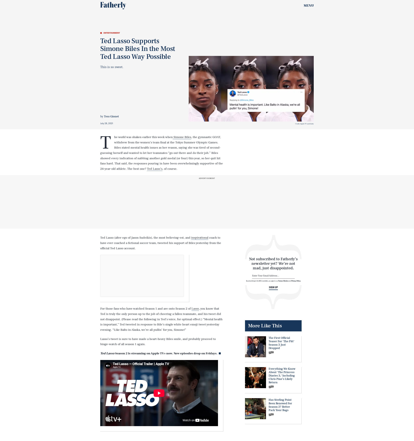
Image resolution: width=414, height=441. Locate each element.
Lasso (195, 309)
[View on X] (142, 276)
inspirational (199, 238)
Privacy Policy (296, 281)
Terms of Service (283, 281)
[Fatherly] (113, 5)
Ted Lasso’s (154, 169)
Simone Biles (182, 137)
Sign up (273, 287)
